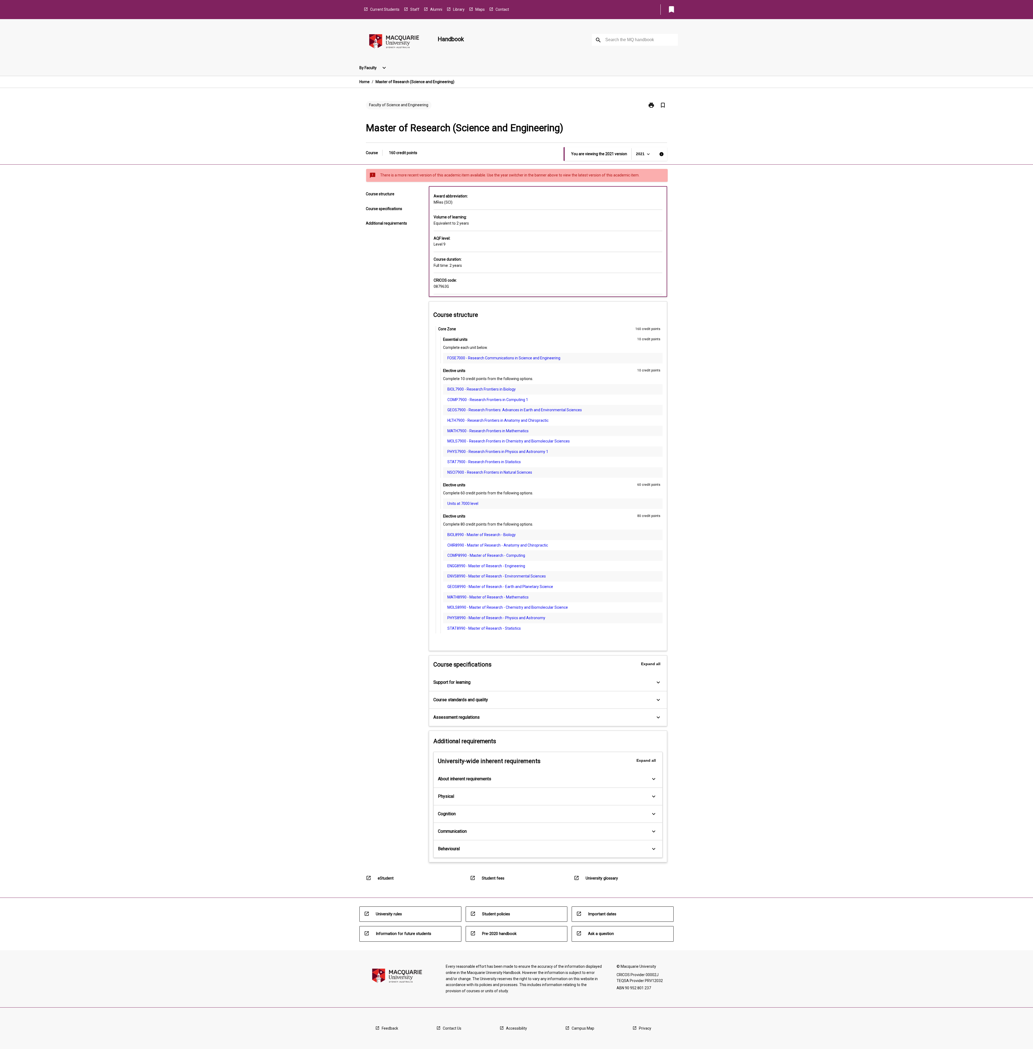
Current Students (384, 9)
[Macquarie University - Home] (394, 42)
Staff (414, 9)
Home (364, 82)
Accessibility (516, 1028)
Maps (480, 9)
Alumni (436, 9)
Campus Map (583, 1028)
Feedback (390, 1028)
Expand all (650, 664)
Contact (502, 9)
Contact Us (452, 1028)
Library (459, 9)
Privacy (645, 1028)
